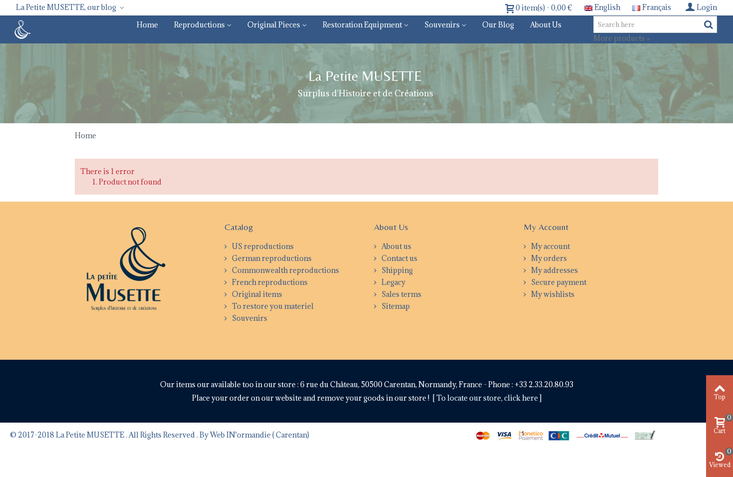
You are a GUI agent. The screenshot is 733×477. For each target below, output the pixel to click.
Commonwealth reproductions (284, 270)
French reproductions (269, 282)
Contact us (398, 258)
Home (147, 24)
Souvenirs (442, 24)
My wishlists (552, 294)
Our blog (498, 24)
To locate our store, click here (488, 398)
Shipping (396, 270)
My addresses (554, 270)
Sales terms (400, 294)
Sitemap (395, 306)
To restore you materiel (272, 306)
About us (545, 24)
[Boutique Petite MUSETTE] (21, 28)
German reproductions (271, 258)
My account (550, 246)
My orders (548, 258)
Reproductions (199, 24)
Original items (256, 294)
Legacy (392, 282)
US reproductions (262, 246)
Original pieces (273, 24)
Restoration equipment (362, 24)
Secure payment (558, 282)
